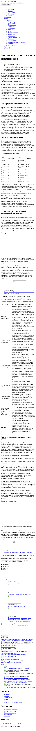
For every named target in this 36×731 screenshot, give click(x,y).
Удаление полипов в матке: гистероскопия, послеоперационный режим (13, 655)
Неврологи (11, 29)
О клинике (7, 7)
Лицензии (11, 9)
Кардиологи (11, 26)
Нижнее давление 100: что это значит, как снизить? (16, 643)
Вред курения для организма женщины (16, 678)
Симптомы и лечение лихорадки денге (19, 594)
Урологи (10, 43)
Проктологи (11, 34)
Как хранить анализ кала (8, 647)
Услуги (6, 18)
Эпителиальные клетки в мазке (10, 659)
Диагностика (8, 714)
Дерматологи (12, 25)
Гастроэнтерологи (13, 22)
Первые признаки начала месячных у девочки (18, 552)
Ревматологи (11, 36)
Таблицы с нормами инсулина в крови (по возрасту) (16, 640)
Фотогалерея (11, 12)
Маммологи (11, 28)
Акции (10, 15)
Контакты (7, 48)
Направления (8, 17)
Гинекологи (11, 23)
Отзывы (10, 11)
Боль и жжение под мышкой (16, 583)
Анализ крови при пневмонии (17, 606)
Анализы (7, 716)
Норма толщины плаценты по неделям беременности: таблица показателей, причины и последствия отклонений (19, 619)
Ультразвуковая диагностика (16, 42)
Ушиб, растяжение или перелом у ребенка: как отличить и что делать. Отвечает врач (18, 681)
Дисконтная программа (11, 709)
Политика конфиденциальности (13, 702)
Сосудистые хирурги (14, 37)
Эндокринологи (12, 45)
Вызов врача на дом (10, 713)
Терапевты (11, 39)
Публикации (11, 14)
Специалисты (8, 20)
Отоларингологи (13, 32)
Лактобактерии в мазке (8, 650)
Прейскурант (8, 47)
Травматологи (12, 40)
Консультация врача (10, 711)
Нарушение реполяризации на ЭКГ (11, 662)
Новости (6, 699)
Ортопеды (11, 31)
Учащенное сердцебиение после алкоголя (16, 668)
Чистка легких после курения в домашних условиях (19, 687)
